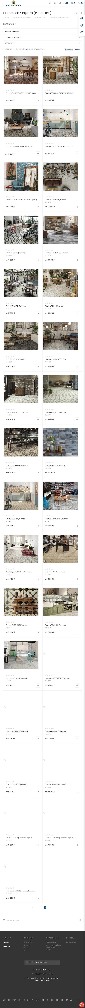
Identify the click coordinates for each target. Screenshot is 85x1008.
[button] (81, 1004)
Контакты (27, 951)
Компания (28, 938)
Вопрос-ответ (71, 942)
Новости (27, 945)
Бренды (6, 946)
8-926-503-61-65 (43, 970)
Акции (6, 942)
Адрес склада (51, 942)
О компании (28, 942)
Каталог (7, 938)
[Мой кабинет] (60, 3)
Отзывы (26, 948)
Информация (52, 938)
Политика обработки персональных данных (53, 947)
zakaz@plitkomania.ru (44, 974)
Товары (77, 49)
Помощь (70, 938)
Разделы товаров (12, 31)
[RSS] (76, 13)
